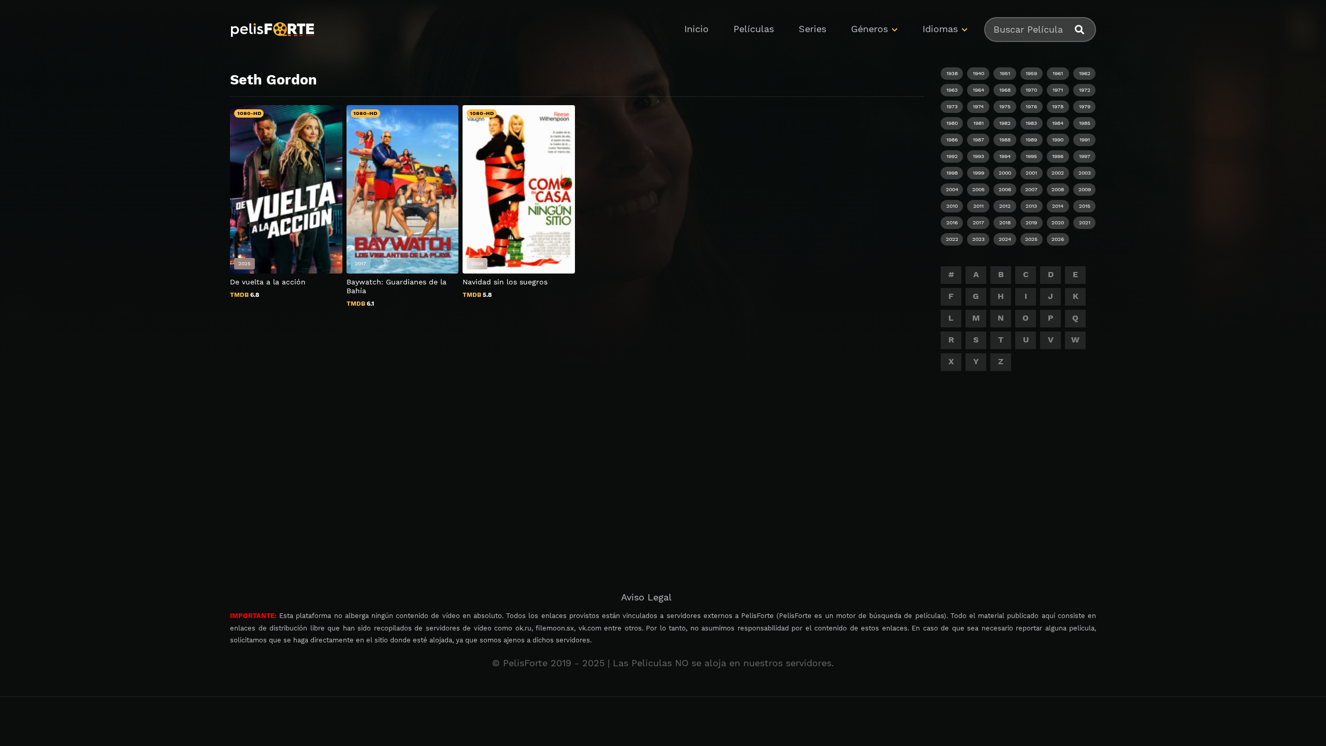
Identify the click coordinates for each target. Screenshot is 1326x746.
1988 (1005, 139)
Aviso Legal (646, 597)
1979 (1084, 106)
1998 (952, 172)
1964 (978, 90)
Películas (753, 28)
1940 (978, 73)
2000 (1005, 172)
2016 (952, 222)
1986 (952, 139)
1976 (1031, 106)
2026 (1057, 239)
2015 (1084, 206)
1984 (1057, 123)
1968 (1005, 90)
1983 (1031, 123)
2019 (1031, 222)
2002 (1057, 172)
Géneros (869, 28)
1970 (1031, 90)
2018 (1005, 222)
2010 (952, 206)
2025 (1031, 239)
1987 (978, 139)
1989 (1031, 139)
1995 (1031, 156)
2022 (952, 239)
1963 (952, 90)
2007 (1031, 189)
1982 (1005, 123)
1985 (1084, 123)
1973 (952, 106)
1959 (1031, 73)
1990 (1057, 139)
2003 (1084, 172)
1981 (978, 123)
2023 (978, 239)
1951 (1005, 73)
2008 (1057, 189)
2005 (978, 189)
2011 (978, 206)
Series (812, 28)
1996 (1057, 156)
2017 (978, 222)
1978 (1057, 106)
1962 (1084, 73)
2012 (1005, 206)
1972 (1084, 90)
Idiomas (940, 28)
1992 (952, 156)
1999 (978, 172)
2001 (1031, 172)
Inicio (696, 28)
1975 (1005, 106)
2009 (1084, 189)
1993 (978, 156)
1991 (1084, 139)
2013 (1031, 206)
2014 (1057, 206)
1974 (978, 106)
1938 (952, 73)
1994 (1005, 156)
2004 (952, 189)
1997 (1084, 156)
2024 (1005, 239)
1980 (952, 123)
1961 (1058, 73)
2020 (1057, 222)
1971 (1058, 90)
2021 (1084, 222)
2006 (1005, 189)
